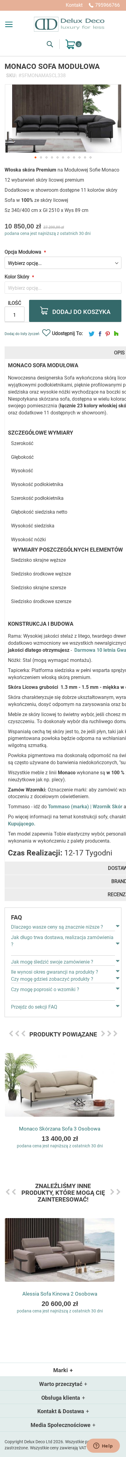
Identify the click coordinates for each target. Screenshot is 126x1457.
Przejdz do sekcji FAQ (34, 1007)
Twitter (91, 333)
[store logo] (69, 24)
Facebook (100, 333)
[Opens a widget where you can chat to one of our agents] (103, 1446)
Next (103, 1033)
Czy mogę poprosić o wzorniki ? (45, 989)
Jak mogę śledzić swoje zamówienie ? (52, 962)
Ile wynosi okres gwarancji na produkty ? (54, 972)
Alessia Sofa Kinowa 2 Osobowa (59, 1294)
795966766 (107, 5)
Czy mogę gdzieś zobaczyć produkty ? (52, 979)
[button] (35, 157)
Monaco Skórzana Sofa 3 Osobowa (59, 1129)
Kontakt (74, 5)
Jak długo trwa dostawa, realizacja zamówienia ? (62, 940)
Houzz (116, 333)
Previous (11, 1033)
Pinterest (108, 333)
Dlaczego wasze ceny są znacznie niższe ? (57, 927)
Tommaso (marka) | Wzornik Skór (85, 807)
